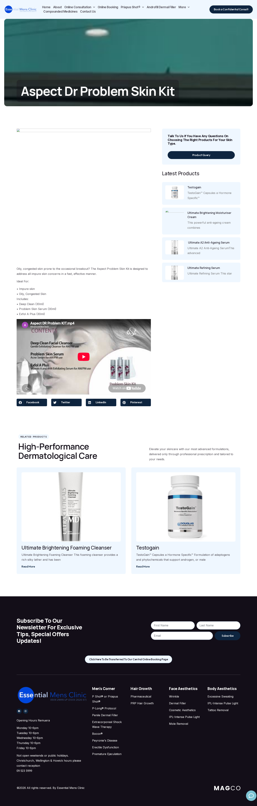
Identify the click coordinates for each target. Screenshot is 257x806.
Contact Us (88, 11)
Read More (28, 566)
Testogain (194, 187)
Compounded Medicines (60, 11)
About (57, 7)
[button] (32, 402)
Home (46, 7)
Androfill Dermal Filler (161, 7)
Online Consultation (77, 7)
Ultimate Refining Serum (203, 268)
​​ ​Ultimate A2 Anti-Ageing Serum (208, 242)
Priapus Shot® (130, 7)
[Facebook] (19, 711)
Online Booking (108, 7)
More (182, 7)
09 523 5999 (24, 770)
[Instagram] (25, 711)
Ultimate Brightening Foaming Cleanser (67, 547)
